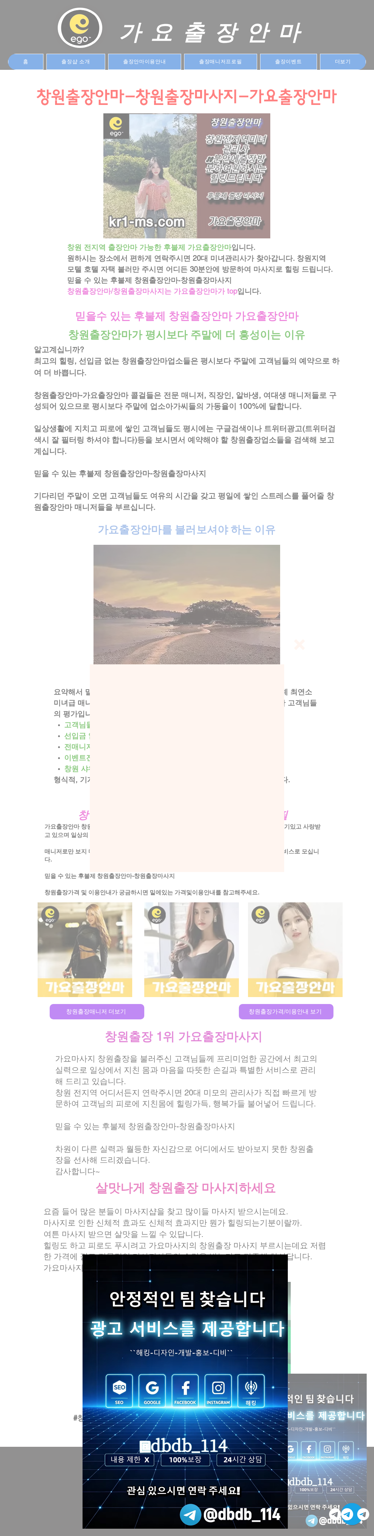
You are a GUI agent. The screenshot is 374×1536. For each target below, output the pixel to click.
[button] (299, 644)
